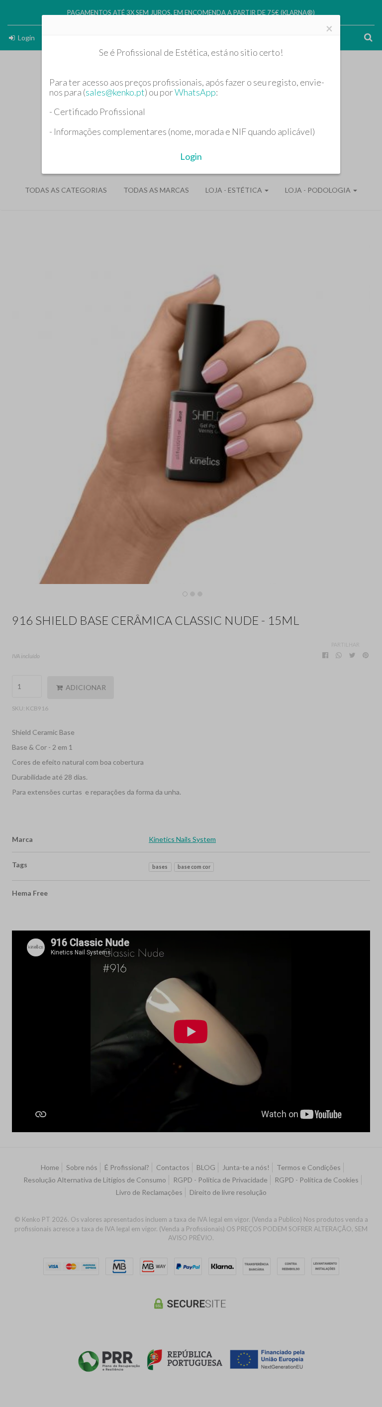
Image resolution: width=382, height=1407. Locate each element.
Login (191, 156)
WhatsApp (195, 92)
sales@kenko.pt (115, 92)
